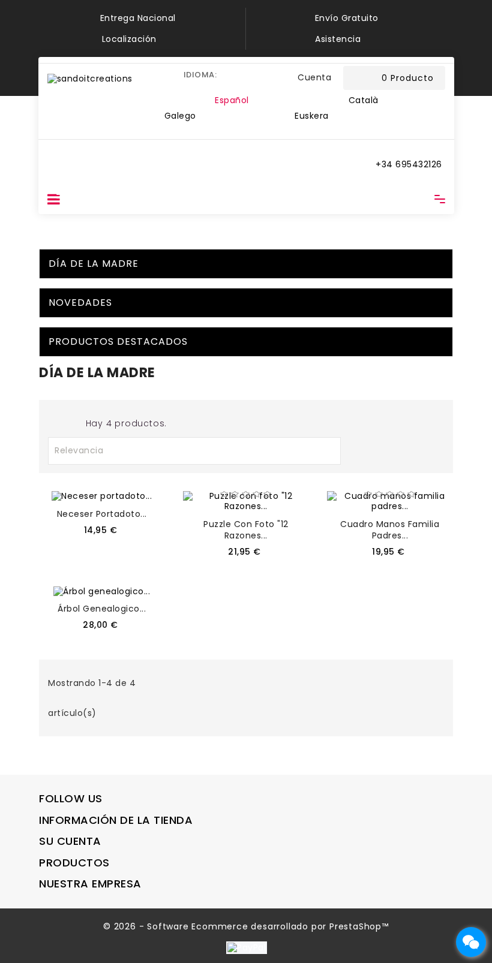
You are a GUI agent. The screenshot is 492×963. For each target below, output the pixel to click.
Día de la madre (94, 263)
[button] (280, 78)
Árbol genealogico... (102, 609)
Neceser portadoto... (102, 514)
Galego (180, 116)
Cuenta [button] (314, 77)
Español (232, 100)
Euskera (312, 116)
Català (364, 100)
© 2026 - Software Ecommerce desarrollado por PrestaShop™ (246, 926)
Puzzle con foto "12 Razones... (246, 529)
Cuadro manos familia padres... (389, 529)
